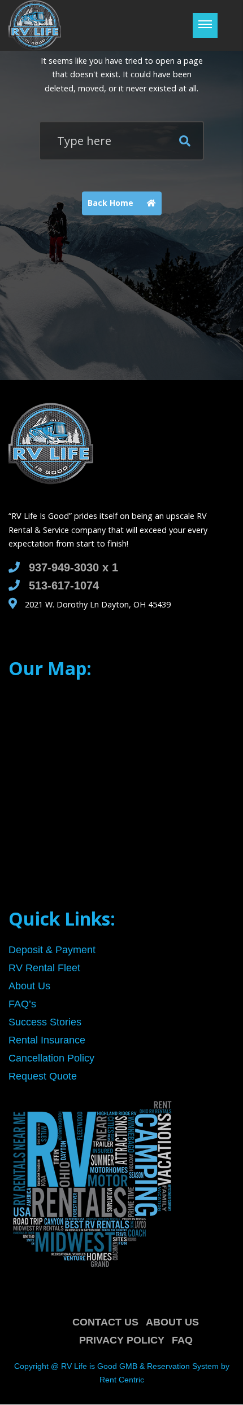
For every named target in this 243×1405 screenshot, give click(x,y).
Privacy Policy (121, 1340)
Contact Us (105, 1322)
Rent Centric (121, 1379)
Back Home (112, 202)
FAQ (182, 1340)
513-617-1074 (64, 585)
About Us (172, 1322)
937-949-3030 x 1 (73, 567)
